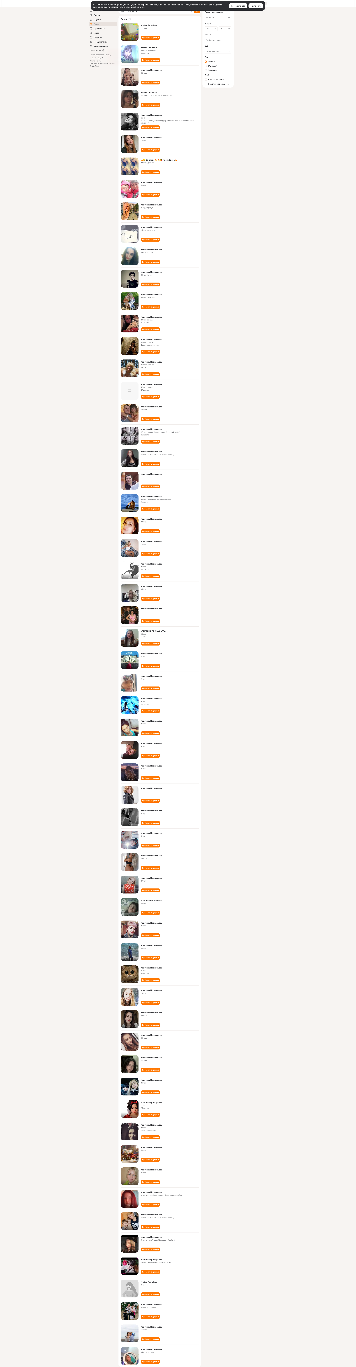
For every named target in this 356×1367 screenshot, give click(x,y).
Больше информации (134, 7)
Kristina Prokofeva (149, 25)
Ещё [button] (100, 58)
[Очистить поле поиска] (191, 11)
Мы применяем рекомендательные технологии (102, 63)
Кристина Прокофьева (151, 70)
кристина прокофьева (151, 1102)
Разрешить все (238, 6)
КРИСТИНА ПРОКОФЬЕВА (153, 631)
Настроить (256, 6)
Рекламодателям (97, 55)
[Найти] (197, 11)
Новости (93, 58)
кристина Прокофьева (151, 900)
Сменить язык (95, 50)
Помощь (108, 55)
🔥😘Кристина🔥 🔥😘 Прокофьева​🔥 (159, 160)
